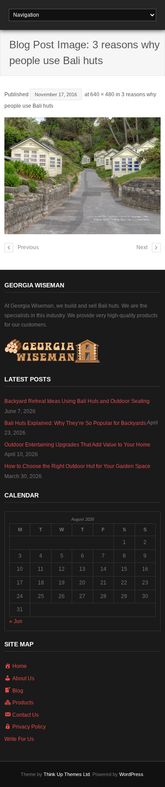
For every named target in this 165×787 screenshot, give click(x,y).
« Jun (15, 621)
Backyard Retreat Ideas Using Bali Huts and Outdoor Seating (77, 401)
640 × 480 (102, 94)
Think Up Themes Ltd (67, 774)
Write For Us (19, 739)
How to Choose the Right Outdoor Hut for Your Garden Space (77, 466)
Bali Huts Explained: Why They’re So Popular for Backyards (75, 423)
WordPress (131, 774)
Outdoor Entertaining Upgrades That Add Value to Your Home (77, 445)
